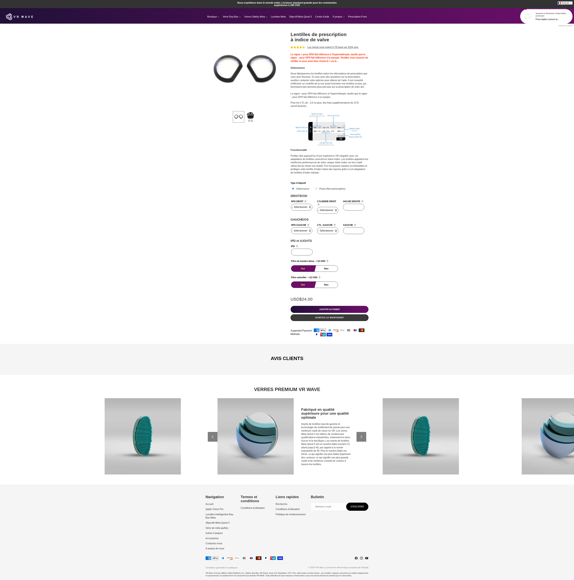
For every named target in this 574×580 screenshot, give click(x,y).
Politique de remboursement (291, 514)
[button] (565, 2)
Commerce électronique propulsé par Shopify (347, 567)
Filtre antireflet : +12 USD (305, 277)
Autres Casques (214, 533)
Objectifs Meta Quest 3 (217, 522)
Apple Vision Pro (214, 509)
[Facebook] (356, 558)
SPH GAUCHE (300, 225)
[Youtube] (366, 558)
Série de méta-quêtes (217, 528)
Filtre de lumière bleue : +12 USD (309, 261)
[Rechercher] (552, 16)
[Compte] (558, 16)
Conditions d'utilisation (253, 508)
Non (326, 268)
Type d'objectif (298, 183)
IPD (294, 246)
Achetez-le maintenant (329, 317)
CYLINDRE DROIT (326, 203)
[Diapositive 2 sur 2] (250, 116)
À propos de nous (215, 548)
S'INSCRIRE (357, 506)
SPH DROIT (298, 201)
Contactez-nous (214, 543)
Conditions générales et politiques (222, 567)
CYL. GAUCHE (326, 225)
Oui (303, 268)
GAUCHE (349, 225)
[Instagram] (361, 558)
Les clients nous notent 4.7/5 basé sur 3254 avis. (333, 47)
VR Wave (320, 567)
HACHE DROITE (353, 201)
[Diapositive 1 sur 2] (238, 116)
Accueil (209, 504)
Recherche (281, 504)
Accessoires (212, 538)
